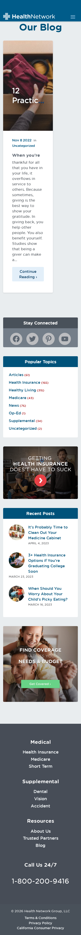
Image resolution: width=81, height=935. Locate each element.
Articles (16, 375)
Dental (40, 791)
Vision (40, 798)
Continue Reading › (28, 274)
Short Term (40, 766)
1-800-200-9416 (40, 881)
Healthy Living (22, 390)
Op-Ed (15, 413)
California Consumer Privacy (40, 928)
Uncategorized (23, 428)
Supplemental (22, 421)
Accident (40, 806)
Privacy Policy (40, 923)
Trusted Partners (40, 838)
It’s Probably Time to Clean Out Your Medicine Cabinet (48, 532)
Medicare (17, 398)
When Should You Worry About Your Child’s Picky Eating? (48, 593)
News (14, 405)
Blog (40, 845)
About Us (41, 831)
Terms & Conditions (40, 918)
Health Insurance (24, 382)
